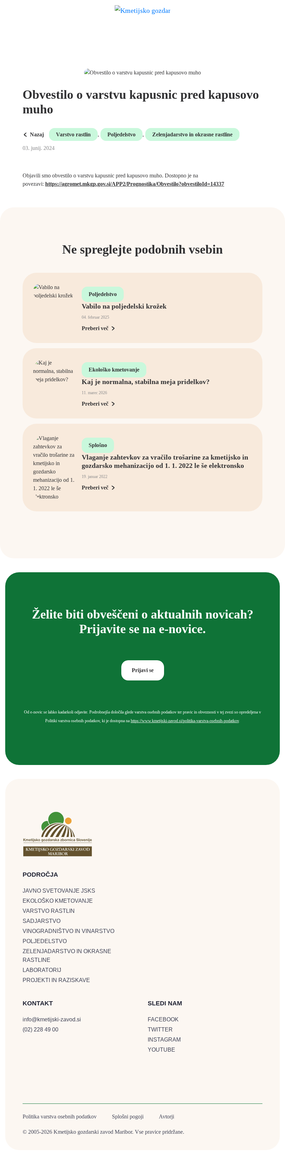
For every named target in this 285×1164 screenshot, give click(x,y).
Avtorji (166, 1116)
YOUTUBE (161, 1050)
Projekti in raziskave (56, 980)
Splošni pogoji (128, 1116)
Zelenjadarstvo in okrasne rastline (192, 134)
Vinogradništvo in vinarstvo (68, 931)
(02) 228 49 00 (40, 1030)
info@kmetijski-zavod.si (52, 1019)
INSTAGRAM (164, 1040)
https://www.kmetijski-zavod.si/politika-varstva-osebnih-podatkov (185, 720)
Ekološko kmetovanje (114, 370)
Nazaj (37, 134)
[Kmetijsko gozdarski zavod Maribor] (142, 9)
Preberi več (95, 328)
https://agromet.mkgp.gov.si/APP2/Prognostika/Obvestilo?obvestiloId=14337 (134, 184)
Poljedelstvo (121, 134)
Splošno (98, 445)
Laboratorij (42, 970)
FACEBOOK (163, 1019)
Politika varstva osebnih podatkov (60, 1116)
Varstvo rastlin (73, 134)
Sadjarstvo (41, 921)
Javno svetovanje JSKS (59, 891)
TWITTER (160, 1030)
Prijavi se (143, 670)
